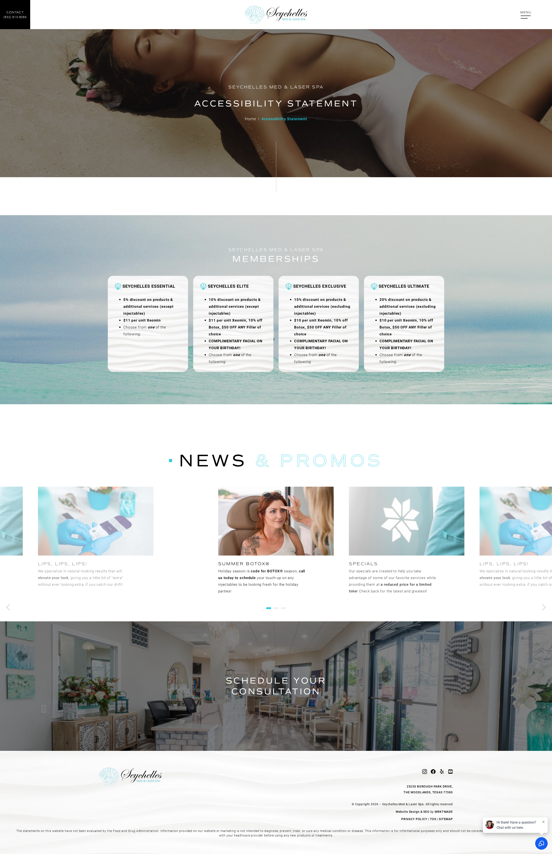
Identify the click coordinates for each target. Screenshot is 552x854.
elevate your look (53, 577)
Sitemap (446, 819)
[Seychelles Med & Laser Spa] (276, 15)
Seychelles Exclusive (319, 286)
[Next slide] (544, 607)
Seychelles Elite (228, 286)
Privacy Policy (414, 819)
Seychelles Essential (148, 286)
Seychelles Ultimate (404, 286)
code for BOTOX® (267, 570)
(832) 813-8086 (15, 15)
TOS (433, 819)
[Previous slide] (8, 607)
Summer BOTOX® (244, 563)
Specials (363, 563)
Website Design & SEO (413, 812)
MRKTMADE (444, 812)
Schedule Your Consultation (276, 686)
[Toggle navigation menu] (525, 15)
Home (250, 118)
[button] (268, 608)
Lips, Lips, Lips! (62, 563)
